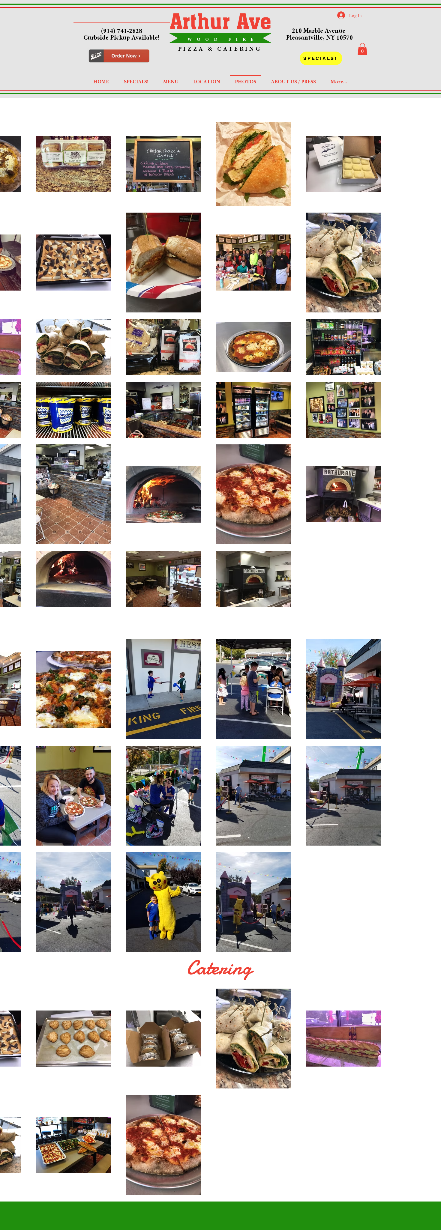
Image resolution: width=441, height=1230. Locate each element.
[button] (362, 49)
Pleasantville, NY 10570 (319, 38)
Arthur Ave (220, 21)
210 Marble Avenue (319, 31)
